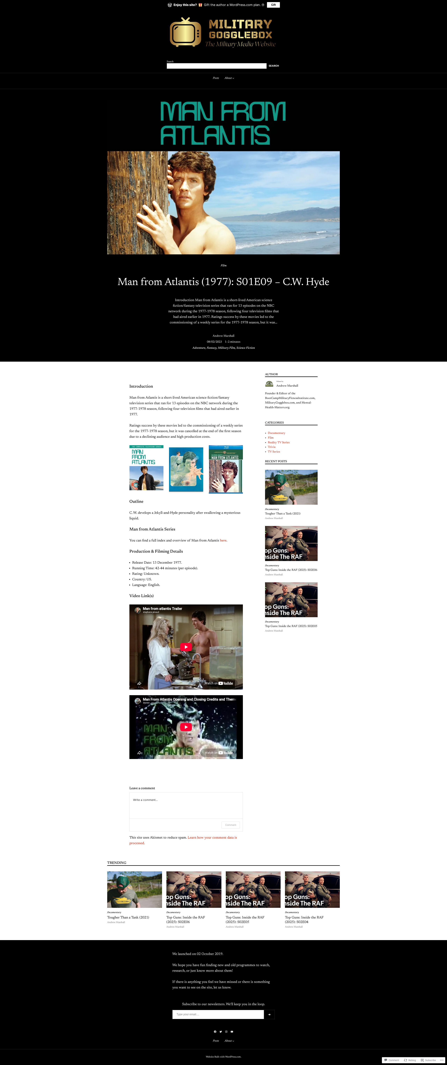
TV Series (274, 451)
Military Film (226, 348)
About (228, 78)
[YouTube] (231, 1031)
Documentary (276, 433)
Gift (273, 4)
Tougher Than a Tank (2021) (283, 513)
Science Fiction (245, 348)
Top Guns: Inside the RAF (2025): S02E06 (291, 570)
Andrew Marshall (223, 336)
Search (170, 62)
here (223, 540)
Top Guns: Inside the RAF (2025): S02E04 (304, 920)
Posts (216, 78)
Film (223, 265)
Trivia (272, 447)
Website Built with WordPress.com (223, 1057)
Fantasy (212, 348)
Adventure (198, 348)
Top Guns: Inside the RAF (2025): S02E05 (291, 626)
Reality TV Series (279, 442)
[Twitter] (220, 1031)
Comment (230, 824)
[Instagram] (226, 1031)
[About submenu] (233, 78)
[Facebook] (215, 1031)
